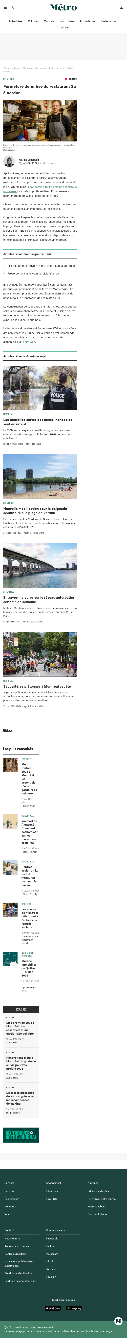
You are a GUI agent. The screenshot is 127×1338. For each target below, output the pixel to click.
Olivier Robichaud (33, 443)
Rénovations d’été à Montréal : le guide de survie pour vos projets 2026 (21, 1062)
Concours (10, 1206)
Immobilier (87, 21)
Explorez (63, 27)
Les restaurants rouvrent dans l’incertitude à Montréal (41, 266)
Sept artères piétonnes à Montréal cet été (37, 686)
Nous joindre (12, 1238)
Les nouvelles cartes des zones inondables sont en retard (37, 421)
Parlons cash (110, 21)
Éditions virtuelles (98, 1191)
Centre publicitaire (15, 1254)
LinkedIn (51, 1277)
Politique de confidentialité (20, 1281)
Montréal (8, 414)
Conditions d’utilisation (18, 1273)
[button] (4, 7)
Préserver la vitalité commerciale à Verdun (34, 273)
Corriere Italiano (97, 1214)
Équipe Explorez (13, 1112)
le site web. (29, 342)
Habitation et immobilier (27, 954)
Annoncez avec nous (16, 1246)
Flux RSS (51, 1199)
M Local (33, 21)
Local (17, 67)
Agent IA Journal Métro (34, 532)
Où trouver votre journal (102, 1199)
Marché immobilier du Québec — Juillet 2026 (28, 968)
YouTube (51, 1269)
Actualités (15, 21)
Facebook (52, 1238)
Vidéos (8, 1214)
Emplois (9, 1191)
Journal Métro (29, 805)
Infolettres (52, 1191)
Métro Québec (96, 1206)
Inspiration (67, 21)
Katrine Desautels (29, 159)
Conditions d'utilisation (91, 1331)
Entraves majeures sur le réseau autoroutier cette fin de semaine (38, 599)
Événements (11, 1199)
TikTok (49, 1261)
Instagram (52, 1254)
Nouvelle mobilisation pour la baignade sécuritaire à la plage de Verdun (35, 510)
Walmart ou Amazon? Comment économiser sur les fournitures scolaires (29, 832)
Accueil (7, 67)
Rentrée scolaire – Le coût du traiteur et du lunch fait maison (29, 876)
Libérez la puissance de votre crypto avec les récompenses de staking (20, 1097)
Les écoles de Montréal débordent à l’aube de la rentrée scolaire (29, 918)
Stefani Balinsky (30, 851)
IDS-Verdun (28, 67)
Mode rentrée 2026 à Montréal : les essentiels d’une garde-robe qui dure (20, 1027)
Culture (49, 21)
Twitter (50, 1246)
